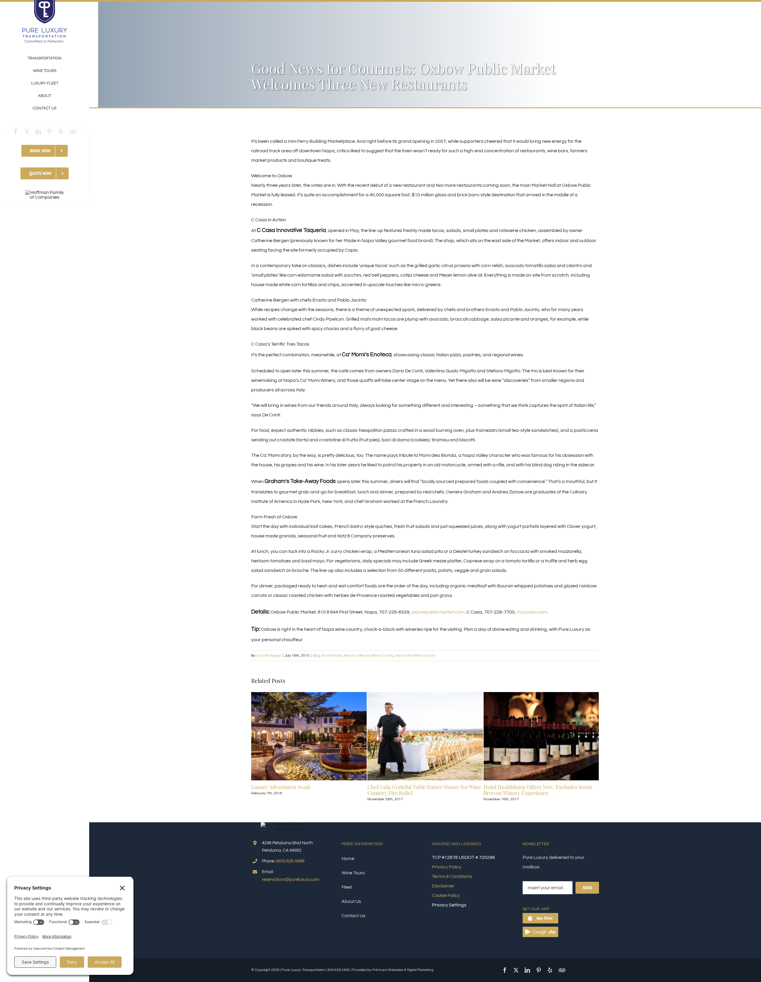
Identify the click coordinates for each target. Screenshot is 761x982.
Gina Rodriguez (268, 656)
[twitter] (27, 131)
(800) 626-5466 (290, 861)
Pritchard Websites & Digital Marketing (402, 970)
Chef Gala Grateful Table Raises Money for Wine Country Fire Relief (308, 789)
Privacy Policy (446, 867)
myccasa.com (532, 612)
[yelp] (61, 131)
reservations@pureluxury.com (290, 879)
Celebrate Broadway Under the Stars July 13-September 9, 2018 (535, 789)
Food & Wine (332, 656)
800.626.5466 (339, 970)
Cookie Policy (446, 895)
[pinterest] (49, 131)
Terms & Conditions (452, 876)
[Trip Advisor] (73, 131)
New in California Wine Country (369, 656)
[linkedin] (38, 131)
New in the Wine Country (415, 656)
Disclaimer (443, 886)
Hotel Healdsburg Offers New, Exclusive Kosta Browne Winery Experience (422, 789)
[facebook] (15, 131)
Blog (316, 656)
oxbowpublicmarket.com (438, 612)
